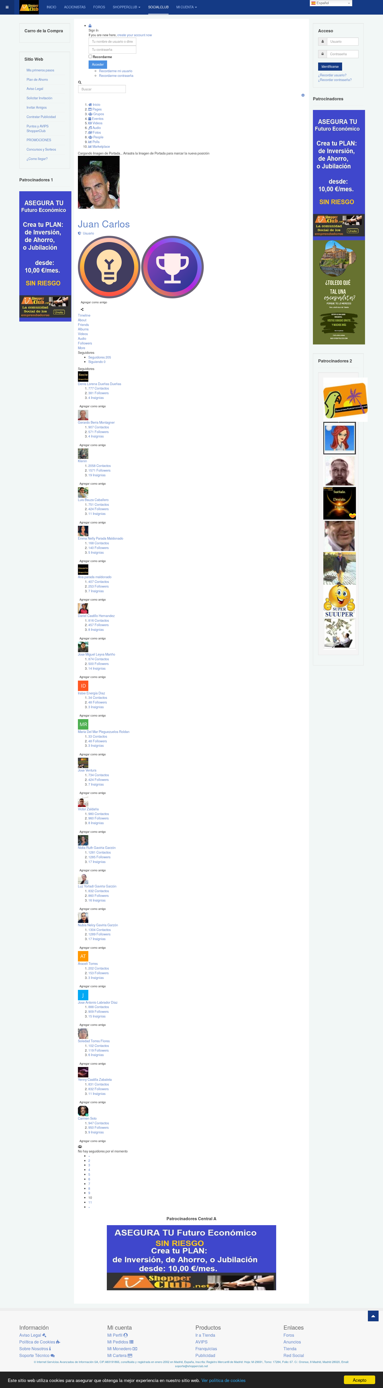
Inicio (51, 7)
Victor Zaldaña (88, 809)
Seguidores (99, 357)
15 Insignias (97, 1016)
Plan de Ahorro (37, 79)
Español (322, 3)
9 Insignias (96, 1132)
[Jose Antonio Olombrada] (45, 256)
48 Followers (97, 702)
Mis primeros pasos (40, 70)
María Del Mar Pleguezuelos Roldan (103, 731)
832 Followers (98, 1089)
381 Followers (98, 393)
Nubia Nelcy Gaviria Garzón (98, 925)
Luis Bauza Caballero (93, 499)
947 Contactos (98, 1123)
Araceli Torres (88, 963)
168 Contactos (98, 543)
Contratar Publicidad (41, 116)
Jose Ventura (87, 770)
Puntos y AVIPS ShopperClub (37, 128)
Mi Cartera (117, 1355)
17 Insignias (97, 861)
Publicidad (205, 1355)
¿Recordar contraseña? (335, 79)
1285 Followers (99, 857)
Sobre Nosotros (34, 1349)
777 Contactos (98, 388)
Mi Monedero (120, 1349)
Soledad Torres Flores (94, 1041)
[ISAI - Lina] (339, 437)
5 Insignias (96, 552)
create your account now (134, 35)
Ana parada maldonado (95, 577)
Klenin (82, 461)
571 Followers (98, 431)
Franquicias (206, 1349)
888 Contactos (98, 1006)
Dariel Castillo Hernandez (96, 615)
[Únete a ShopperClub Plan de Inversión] (191, 1257)
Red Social (293, 1355)
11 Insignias (97, 513)
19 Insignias (97, 475)
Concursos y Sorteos (41, 149)
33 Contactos (97, 736)
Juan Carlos (104, 223)
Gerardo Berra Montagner (96, 422)
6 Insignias (96, 1054)
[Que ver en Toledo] (339, 292)
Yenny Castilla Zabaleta (95, 1079)
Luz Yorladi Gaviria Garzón (97, 886)
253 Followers (98, 586)
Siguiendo (97, 361)
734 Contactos (98, 775)
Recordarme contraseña (116, 75)
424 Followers (98, 509)
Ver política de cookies (223, 1380)
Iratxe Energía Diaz (91, 693)
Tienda (289, 1349)
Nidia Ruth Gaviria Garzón (97, 847)
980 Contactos (98, 813)
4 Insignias (96, 397)
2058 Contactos (99, 465)
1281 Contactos (99, 852)
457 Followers (98, 624)
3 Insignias (96, 707)
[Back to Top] (373, 1316)
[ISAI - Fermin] (339, 600)
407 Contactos (98, 581)
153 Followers (98, 973)
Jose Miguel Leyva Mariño (96, 654)
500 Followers (98, 663)
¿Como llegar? (37, 158)
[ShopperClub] (29, 7)
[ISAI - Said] (339, 470)
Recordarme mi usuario (115, 71)
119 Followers (98, 1050)
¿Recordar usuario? (332, 75)
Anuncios (292, 1342)
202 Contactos (98, 968)
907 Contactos (98, 427)
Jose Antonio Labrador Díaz (98, 1002)
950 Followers (98, 1127)
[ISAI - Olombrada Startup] (339, 174)
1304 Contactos (99, 929)
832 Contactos (98, 891)
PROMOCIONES (39, 140)
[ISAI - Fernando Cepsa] (339, 535)
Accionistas (74, 7)
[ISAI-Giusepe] (339, 568)
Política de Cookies (37, 1342)
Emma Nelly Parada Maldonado (100, 538)
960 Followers (98, 818)
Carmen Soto (87, 1118)
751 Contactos (98, 504)
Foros (99, 7)
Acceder (98, 64)
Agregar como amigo (94, 302)
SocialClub (158, 7)
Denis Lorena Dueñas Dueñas (99, 383)
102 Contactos (98, 1045)
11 (90, 1202)
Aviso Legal (35, 88)
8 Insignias (96, 629)
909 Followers (98, 1011)
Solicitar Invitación (39, 98)
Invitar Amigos (37, 107)
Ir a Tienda (205, 1335)
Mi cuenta (185, 7)
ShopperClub (125, 7)
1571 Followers (99, 470)
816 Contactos (98, 620)
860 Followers (98, 895)
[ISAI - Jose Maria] (339, 633)
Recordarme (102, 57)
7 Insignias (96, 591)
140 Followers (98, 547)
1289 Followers (99, 934)
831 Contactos (98, 1084)
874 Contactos (98, 659)
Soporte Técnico (35, 1355)
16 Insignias (97, 900)
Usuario (87, 233)
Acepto (359, 1380)
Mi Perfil (115, 1335)
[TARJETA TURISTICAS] (345, 399)
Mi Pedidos (118, 1342)
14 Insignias (97, 668)
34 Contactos (97, 697)
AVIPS (201, 1342)
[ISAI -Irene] (339, 503)
